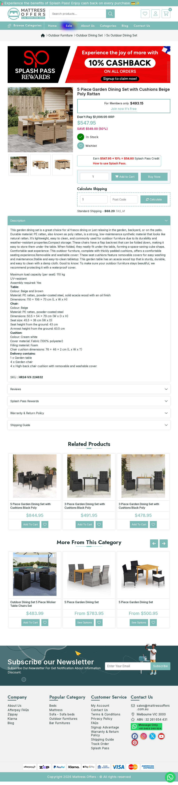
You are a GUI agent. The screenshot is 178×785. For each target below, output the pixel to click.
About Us (88, 26)
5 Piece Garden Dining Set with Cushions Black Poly (30, 505)
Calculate (155, 199)
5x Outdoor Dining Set (121, 35)
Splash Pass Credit (147, 158)
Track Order (100, 744)
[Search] (110, 13)
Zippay (13, 714)
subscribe (160, 666)
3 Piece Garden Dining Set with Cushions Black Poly (84, 505)
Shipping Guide (102, 739)
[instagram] (143, 736)
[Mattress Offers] (26, 13)
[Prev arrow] (154, 543)
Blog (11, 723)
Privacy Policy (101, 718)
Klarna (12, 718)
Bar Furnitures (59, 723)
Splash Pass (100, 748)
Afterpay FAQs (18, 710)
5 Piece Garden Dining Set (81, 602)
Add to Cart (126, 176)
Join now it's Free (124, 109)
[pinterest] (135, 742)
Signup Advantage (105, 727)
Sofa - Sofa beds (62, 714)
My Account (100, 705)
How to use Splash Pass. (109, 163)
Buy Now (154, 176)
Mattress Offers (84, 777)
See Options (84, 622)
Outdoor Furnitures (63, 718)
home (52, 26)
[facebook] (135, 736)
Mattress (56, 710)
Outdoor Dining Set (89, 35)
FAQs (95, 723)
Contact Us (142, 26)
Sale (69, 26)
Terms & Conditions (105, 714)
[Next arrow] (164, 543)
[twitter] (152, 736)
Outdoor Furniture (60, 35)
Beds (53, 705)
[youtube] (161, 736)
